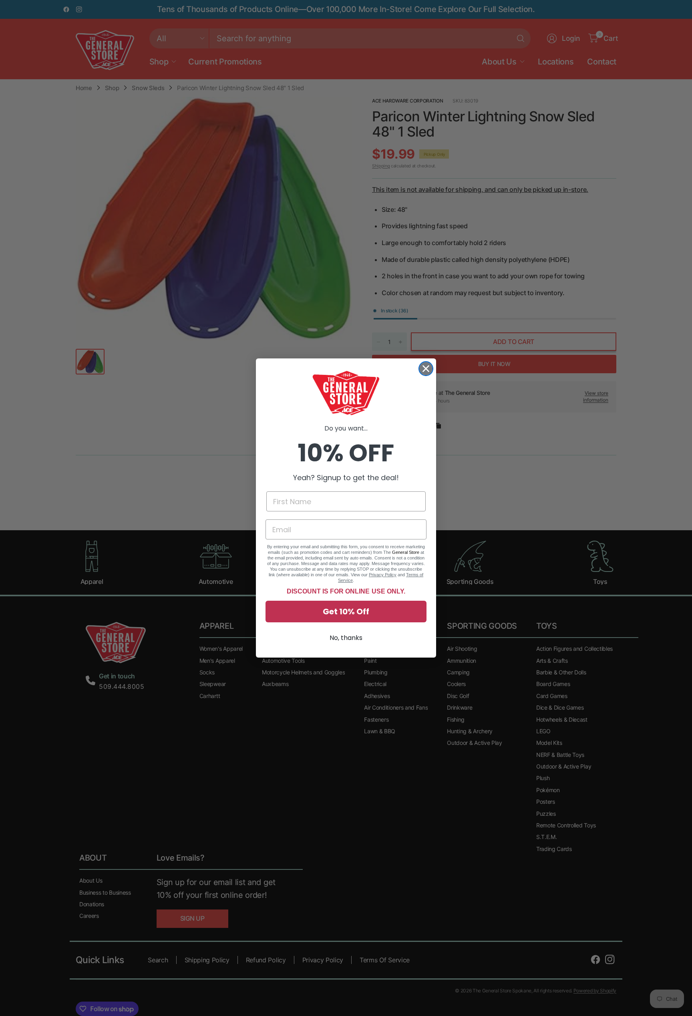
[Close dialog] (426, 369)
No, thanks (346, 637)
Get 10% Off (346, 611)
